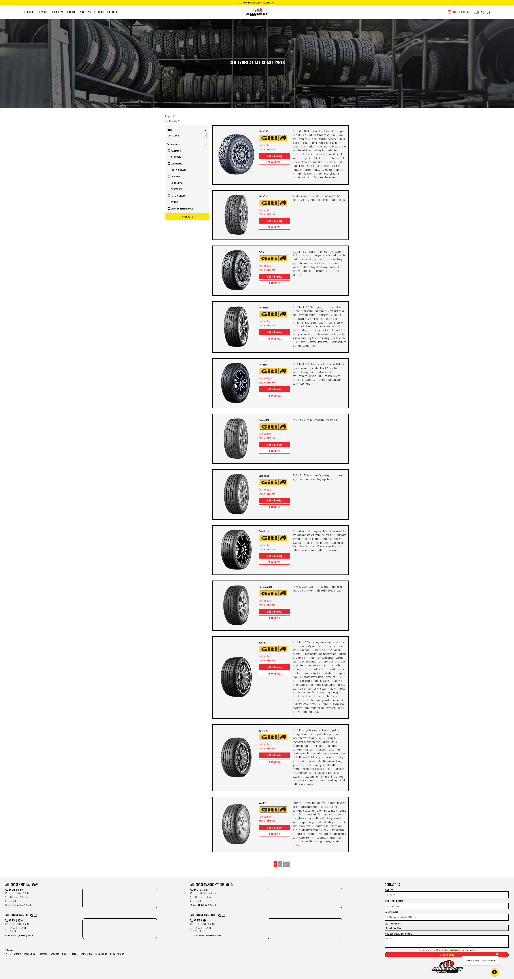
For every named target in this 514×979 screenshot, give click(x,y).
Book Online (101, 954)
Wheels (91, 12)
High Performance (179, 170)
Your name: (390, 889)
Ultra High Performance (182, 208)
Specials (71, 12)
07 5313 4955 (200, 890)
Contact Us (482, 12)
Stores (74, 954)
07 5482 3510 (15, 920)
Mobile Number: (392, 912)
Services (43, 12)
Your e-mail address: (394, 901)
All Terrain (176, 157)
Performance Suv (179, 195)
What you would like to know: (398, 933)
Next (286, 864)
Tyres (81, 12)
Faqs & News (57, 12)
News (65, 954)
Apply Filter (187, 216)
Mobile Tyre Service (108, 12)
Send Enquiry (446, 955)
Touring (174, 202)
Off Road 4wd (177, 182)
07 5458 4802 (15, 890)
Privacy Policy (117, 954)
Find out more (274, 162)
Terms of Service (466, 950)
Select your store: (393, 923)
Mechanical (30, 12)
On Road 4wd (176, 189)
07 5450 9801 (200, 920)
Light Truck (176, 176)
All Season (176, 150)
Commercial (176, 163)
